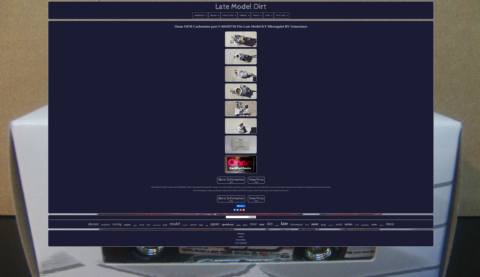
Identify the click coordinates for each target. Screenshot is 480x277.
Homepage (241, 233)
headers (185, 225)
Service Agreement (241, 243)
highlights (365, 225)
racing (117, 224)
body (201, 225)
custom (381, 225)
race (253, 224)
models (127, 225)
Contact (241, 237)
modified (105, 224)
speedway (228, 224)
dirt (270, 223)
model (175, 223)
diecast (93, 224)
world (276, 225)
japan (215, 224)
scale (339, 224)
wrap (207, 225)
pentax (193, 224)
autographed (156, 225)
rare (261, 224)
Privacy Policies (241, 240)
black (245, 225)
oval (357, 225)
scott (374, 224)
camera (330, 225)
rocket (135, 225)
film (323, 225)
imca (390, 223)
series (348, 224)
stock (165, 225)
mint (314, 224)
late (284, 223)
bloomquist (296, 224)
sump (238, 225)
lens (307, 224)
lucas (142, 224)
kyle (148, 224)
